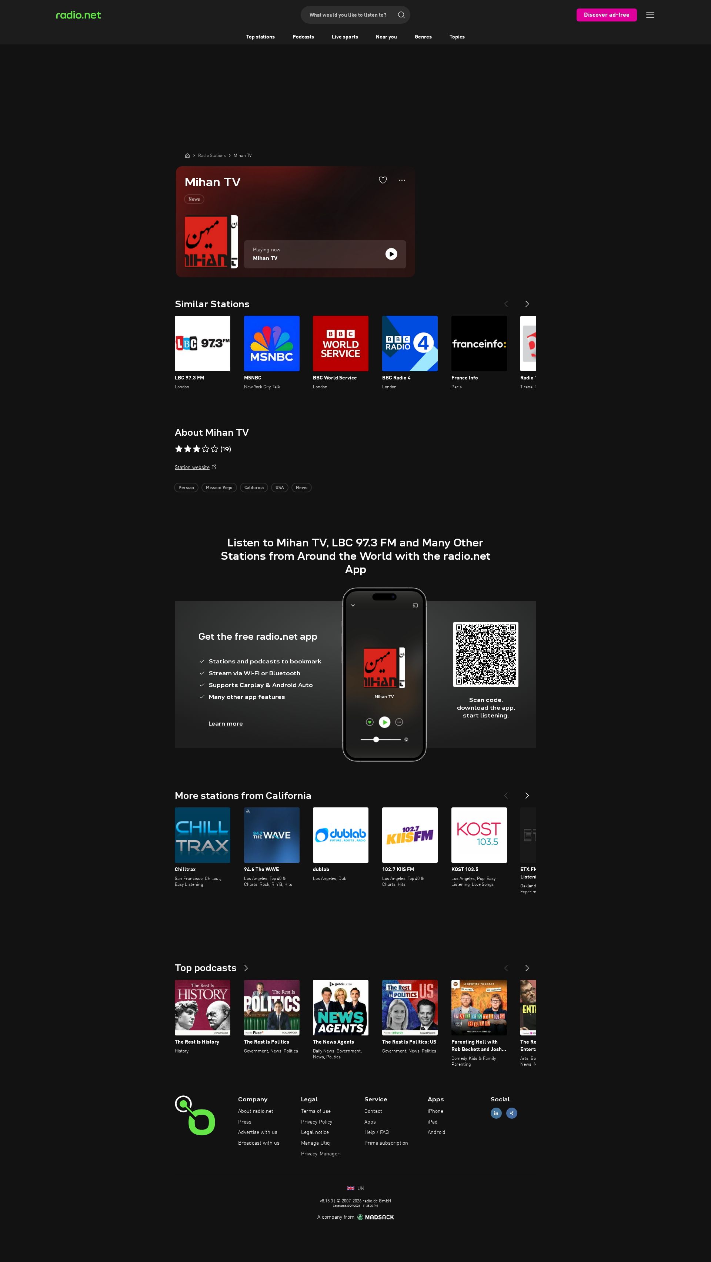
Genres (423, 37)
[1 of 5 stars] (178, 449)
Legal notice (315, 1132)
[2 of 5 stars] (187, 449)
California (254, 488)
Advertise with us (257, 1132)
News (194, 199)
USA (280, 488)
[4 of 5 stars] (205, 449)
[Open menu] (650, 14)
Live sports (345, 37)
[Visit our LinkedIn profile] (496, 1113)
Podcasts (303, 37)
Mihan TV (265, 259)
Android (436, 1132)
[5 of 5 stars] (214, 449)
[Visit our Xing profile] (512, 1113)
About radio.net (255, 1111)
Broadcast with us (259, 1143)
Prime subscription (386, 1143)
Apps (370, 1122)
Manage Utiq (315, 1143)
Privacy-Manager (320, 1153)
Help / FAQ (376, 1132)
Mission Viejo (219, 488)
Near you (386, 37)
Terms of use (316, 1111)
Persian (186, 488)
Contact (373, 1111)
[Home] (187, 155)
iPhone (435, 1111)
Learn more (225, 723)
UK (360, 1188)
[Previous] (506, 301)
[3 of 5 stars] (196, 449)
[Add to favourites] (383, 180)
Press (244, 1122)
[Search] (401, 14)
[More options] (402, 180)
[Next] (527, 301)
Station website (192, 467)
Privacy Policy (316, 1122)
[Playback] (391, 254)
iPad (433, 1122)
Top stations (260, 37)
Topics (457, 37)
